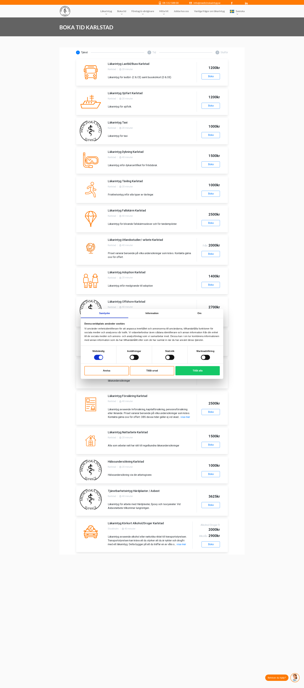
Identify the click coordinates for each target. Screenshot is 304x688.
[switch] (134, 357)
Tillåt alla (198, 370)
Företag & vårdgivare (142, 11)
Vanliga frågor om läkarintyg (209, 11)
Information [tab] (152, 313)
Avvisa (106, 370)
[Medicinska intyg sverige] (65, 11)
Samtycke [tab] (104, 313)
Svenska (240, 11)
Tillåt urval (152, 370)
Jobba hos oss (181, 11)
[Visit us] (232, 2)
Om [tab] (199, 313)
